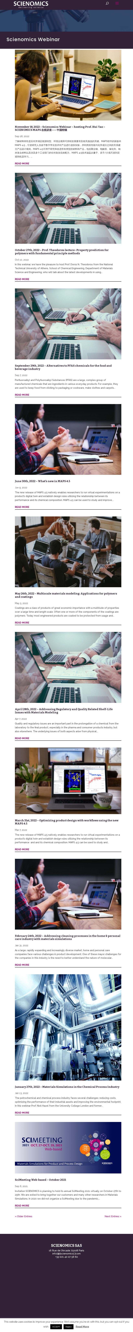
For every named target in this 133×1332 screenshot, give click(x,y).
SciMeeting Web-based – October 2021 (40, 1179)
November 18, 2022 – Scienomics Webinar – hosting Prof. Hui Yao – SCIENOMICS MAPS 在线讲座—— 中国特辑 (60, 128)
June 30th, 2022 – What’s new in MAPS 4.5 (42, 481)
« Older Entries (23, 1216)
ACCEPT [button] (56, 1327)
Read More (82, 1326)
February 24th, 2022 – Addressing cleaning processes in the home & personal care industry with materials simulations (67, 937)
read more (22, 163)
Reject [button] (69, 1327)
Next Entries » (113, 1216)
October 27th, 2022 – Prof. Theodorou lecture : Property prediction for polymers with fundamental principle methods (62, 252)
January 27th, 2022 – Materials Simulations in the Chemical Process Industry (67, 1086)
